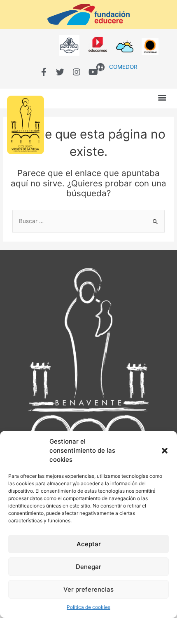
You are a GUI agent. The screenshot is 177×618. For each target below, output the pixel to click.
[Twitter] (60, 72)
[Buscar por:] (88, 221)
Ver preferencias (88, 589)
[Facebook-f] (43, 72)
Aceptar (89, 544)
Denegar (88, 567)
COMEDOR (123, 66)
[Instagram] (76, 72)
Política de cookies (88, 607)
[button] (165, 450)
